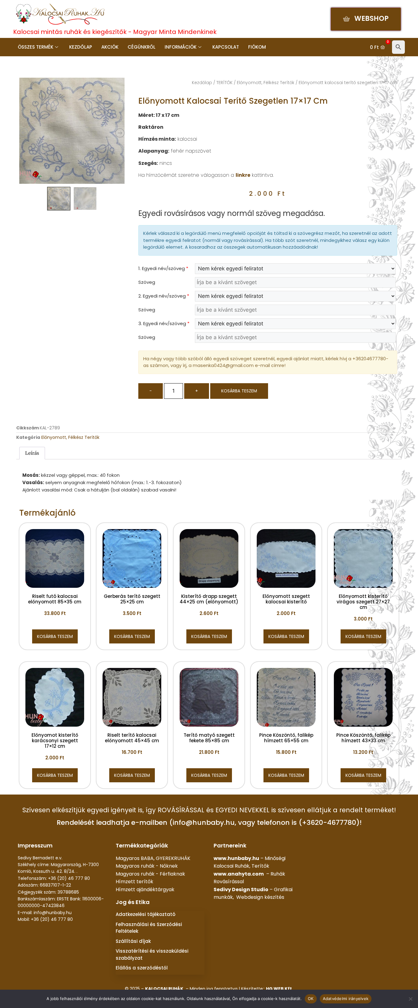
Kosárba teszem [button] (55, 636)
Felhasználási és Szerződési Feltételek (149, 928)
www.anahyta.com (239, 873)
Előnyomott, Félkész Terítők (265, 83)
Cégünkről (141, 47)
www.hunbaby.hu (236, 858)
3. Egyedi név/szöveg (163, 323)
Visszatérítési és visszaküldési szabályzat (152, 954)
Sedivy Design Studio (241, 889)
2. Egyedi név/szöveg (163, 296)
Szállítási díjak (133, 941)
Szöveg (146, 282)
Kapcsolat (225, 47)
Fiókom (257, 47)
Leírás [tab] (32, 453)
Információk (180, 47)
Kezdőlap (80, 47)
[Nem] (410, 999)
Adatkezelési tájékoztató (145, 914)
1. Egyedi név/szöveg (163, 268)
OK (311, 998)
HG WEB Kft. (279, 989)
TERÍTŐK (224, 83)
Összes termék (35, 47)
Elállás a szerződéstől (142, 968)
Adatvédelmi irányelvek (346, 998)
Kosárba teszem (239, 391)
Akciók (109, 47)
